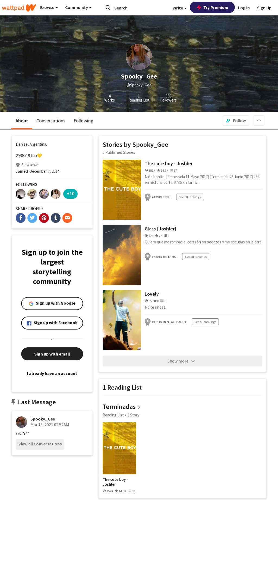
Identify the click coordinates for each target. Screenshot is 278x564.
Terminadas (119, 406)
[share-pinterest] (44, 218)
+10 (70, 193)
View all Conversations (40, 443)
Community (77, 7)
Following (83, 121)
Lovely (152, 294)
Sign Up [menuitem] (264, 7)
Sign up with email (52, 354)
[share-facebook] (21, 218)
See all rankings (190, 197)
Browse (47, 7)
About (21, 121)
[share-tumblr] (56, 218)
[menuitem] (236, 120)
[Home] (19, 8)
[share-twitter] (32, 218)
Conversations (50, 121)
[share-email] (67, 218)
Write (178, 8)
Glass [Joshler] (160, 229)
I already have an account (52, 373)
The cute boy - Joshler (168, 163)
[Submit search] (108, 7)
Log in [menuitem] (244, 7)
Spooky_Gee (42, 418)
